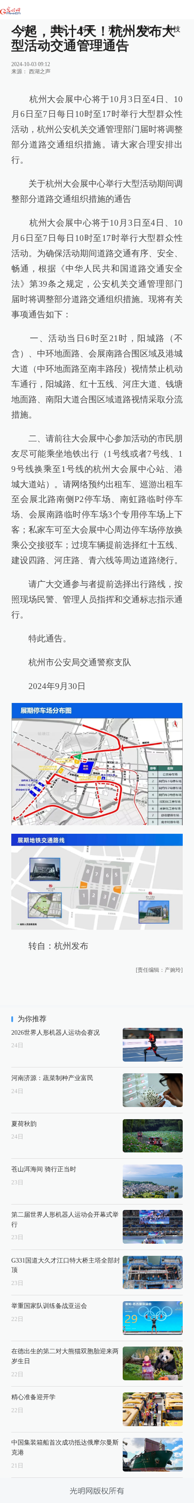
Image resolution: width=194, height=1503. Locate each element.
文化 (144, 29)
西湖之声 (40, 71)
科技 (173, 29)
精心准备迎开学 (33, 1397)
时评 (86, 29)
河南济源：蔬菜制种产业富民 (52, 1077)
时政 (29, 29)
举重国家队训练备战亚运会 (49, 1305)
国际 (58, 29)
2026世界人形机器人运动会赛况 (55, 1032)
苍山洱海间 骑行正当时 (43, 1169)
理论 (115, 29)
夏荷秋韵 (24, 1123)
